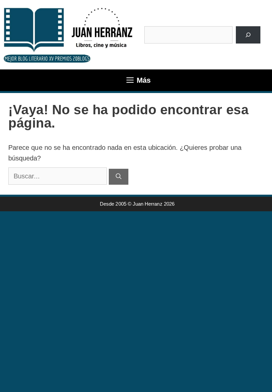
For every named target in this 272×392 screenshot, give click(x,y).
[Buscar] (248, 35)
